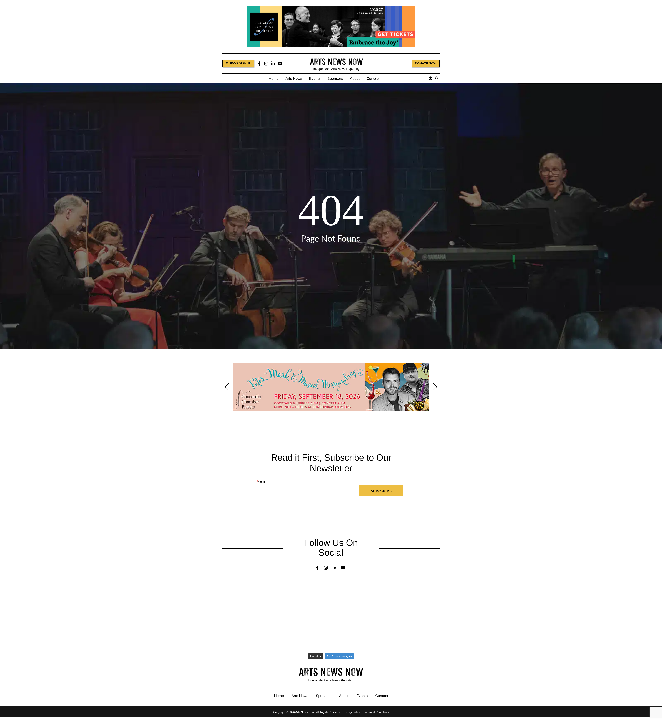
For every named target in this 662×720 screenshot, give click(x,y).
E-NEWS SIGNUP (238, 63)
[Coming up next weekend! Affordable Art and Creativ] (248, 624)
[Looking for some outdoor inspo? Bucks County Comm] (82, 625)
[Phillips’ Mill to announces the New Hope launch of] (82, 641)
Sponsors (335, 78)
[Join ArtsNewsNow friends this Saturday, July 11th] (248, 639)
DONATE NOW (425, 63)
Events (314, 78)
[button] (227, 387)
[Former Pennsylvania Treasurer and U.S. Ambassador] (82, 611)
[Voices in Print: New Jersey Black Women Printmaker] (248, 583)
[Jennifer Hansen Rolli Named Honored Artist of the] (82, 581)
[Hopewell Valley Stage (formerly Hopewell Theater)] (414, 583)
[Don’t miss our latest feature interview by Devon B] (248, 611)
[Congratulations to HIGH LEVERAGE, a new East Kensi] (248, 597)
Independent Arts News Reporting (336, 69)
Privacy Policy (351, 712)
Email (261, 481)
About (355, 78)
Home (274, 78)
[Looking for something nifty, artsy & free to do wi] (414, 636)
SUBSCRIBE (381, 491)
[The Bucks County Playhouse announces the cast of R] (414, 613)
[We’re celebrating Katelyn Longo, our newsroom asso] (414, 597)
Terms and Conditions (375, 712)
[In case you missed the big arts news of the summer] (414, 625)
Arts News (293, 78)
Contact (373, 78)
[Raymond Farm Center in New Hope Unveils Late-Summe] (82, 596)
